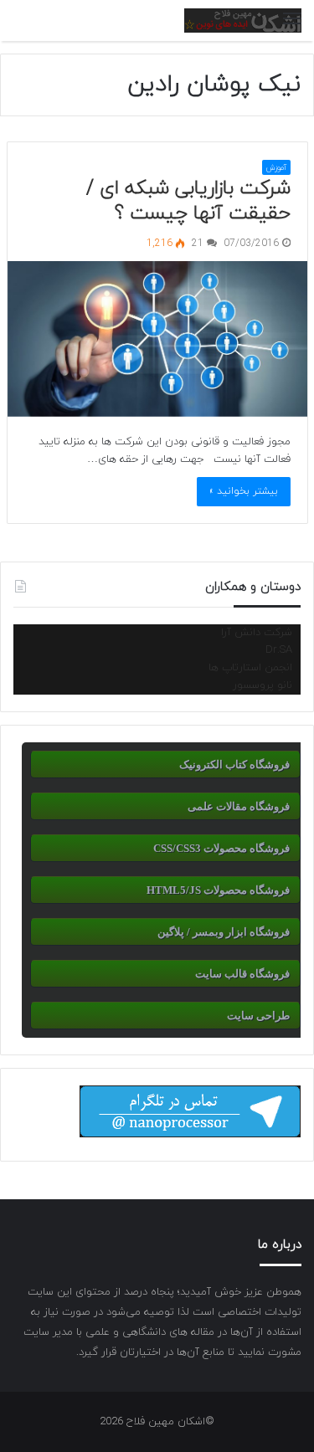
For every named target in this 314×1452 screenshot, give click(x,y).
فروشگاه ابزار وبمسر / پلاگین (223, 932)
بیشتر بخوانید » (243, 491)
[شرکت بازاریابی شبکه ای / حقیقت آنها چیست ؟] (157, 339)
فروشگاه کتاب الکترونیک (234, 764)
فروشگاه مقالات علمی (239, 806)
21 (199, 243)
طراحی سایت (258, 1015)
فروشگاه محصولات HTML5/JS (218, 890)
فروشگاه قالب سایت (242, 973)
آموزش (276, 167)
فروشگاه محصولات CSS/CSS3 (221, 848)
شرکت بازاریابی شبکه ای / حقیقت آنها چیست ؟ (188, 201)
